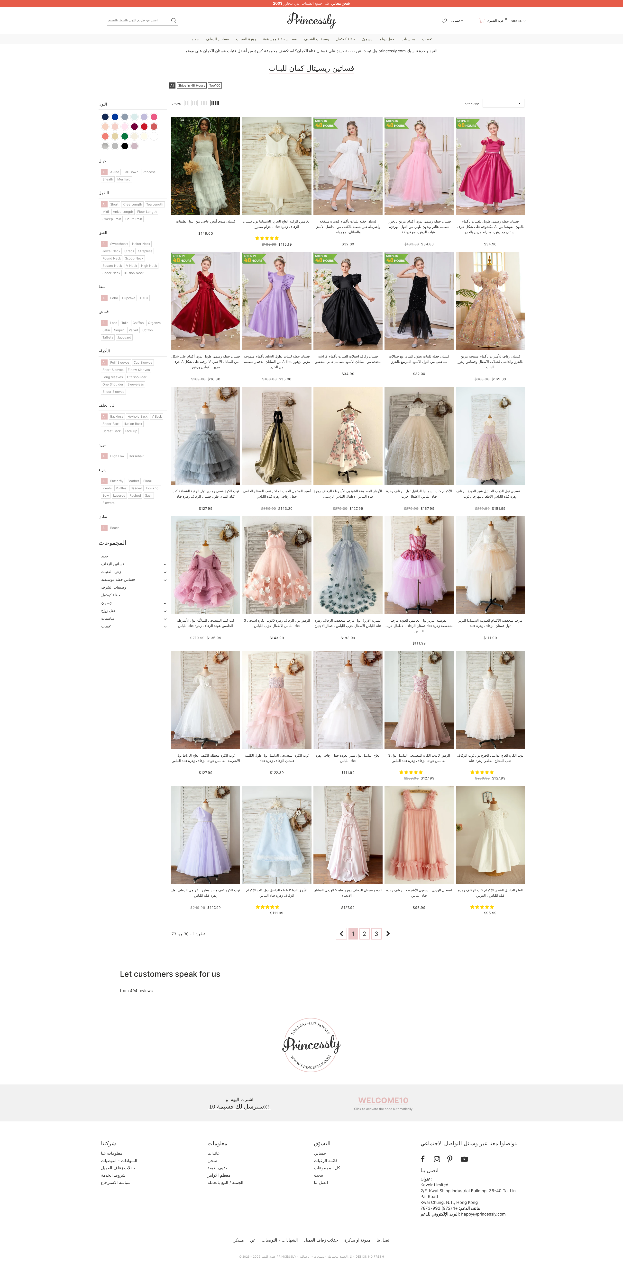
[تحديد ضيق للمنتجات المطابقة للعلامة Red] (144, 126)
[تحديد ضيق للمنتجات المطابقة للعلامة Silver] (105, 146)
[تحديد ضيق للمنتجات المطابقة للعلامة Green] (124, 136)
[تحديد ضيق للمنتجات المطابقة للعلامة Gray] (115, 146)
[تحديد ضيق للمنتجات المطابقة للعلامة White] (154, 136)
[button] (267, 238)
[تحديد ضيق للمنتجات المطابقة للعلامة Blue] (134, 117)
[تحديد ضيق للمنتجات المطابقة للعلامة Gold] (115, 136)
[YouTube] (465, 1159)
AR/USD (516, 21)
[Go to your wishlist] (444, 18)
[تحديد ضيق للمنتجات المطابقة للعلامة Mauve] (134, 146)
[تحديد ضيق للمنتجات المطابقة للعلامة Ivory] (144, 136)
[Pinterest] (452, 1159)
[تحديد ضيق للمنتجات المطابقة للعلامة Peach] (105, 126)
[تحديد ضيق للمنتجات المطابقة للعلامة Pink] (124, 126)
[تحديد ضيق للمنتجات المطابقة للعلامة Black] (124, 146)
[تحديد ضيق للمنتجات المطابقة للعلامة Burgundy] (134, 126)
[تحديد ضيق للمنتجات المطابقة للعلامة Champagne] (134, 136)
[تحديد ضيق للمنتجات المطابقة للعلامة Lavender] (144, 117)
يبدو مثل (176, 103)
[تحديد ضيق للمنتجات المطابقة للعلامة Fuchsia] (154, 117)
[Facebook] (425, 1159)
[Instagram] (439, 1159)
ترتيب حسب (472, 103)
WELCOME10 (383, 1100)
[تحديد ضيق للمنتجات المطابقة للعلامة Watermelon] (154, 126)
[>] (388, 933)
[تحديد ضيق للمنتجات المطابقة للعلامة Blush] (115, 126)
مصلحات (319, 1256)
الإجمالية (305, 1256)
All (172, 85)
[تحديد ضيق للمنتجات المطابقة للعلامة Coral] (105, 136)
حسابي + (457, 20)
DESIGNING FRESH (370, 1256)
